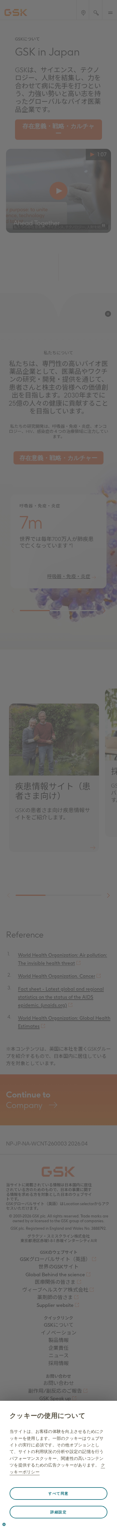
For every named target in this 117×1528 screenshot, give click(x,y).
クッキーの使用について (48, 1415)
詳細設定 (58, 1512)
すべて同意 (58, 1493)
